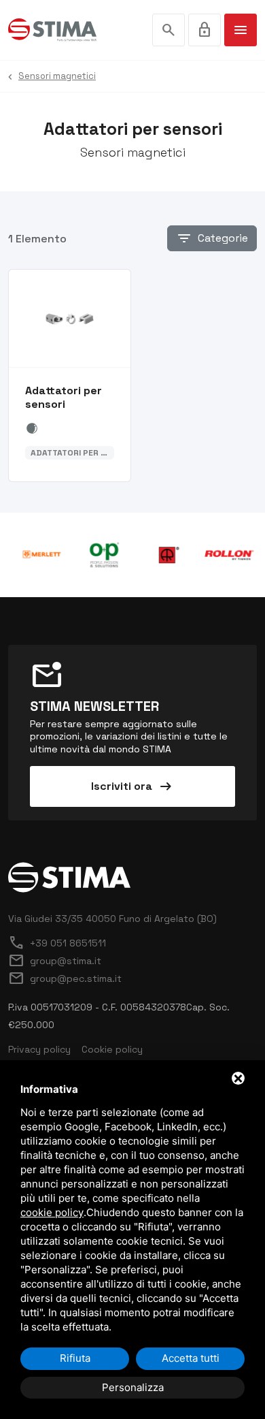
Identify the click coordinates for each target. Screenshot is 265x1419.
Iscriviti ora (132, 786)
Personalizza (133, 1387)
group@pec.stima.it (65, 978)
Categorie (212, 238)
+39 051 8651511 (57, 943)
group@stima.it (54, 961)
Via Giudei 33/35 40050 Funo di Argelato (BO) (112, 918)
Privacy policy (39, 1049)
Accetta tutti (190, 1358)
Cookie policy (112, 1049)
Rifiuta (75, 1358)
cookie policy (52, 1212)
